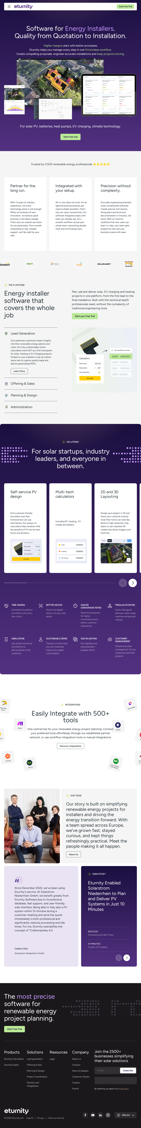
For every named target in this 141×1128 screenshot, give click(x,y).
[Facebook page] (85, 1115)
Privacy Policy (124, 1089)
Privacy (40, 1118)
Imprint (29, 1118)
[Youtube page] (93, 1115)
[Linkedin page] (100, 1115)
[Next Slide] (132, 583)
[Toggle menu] (9, 6)
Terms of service (56, 1118)
